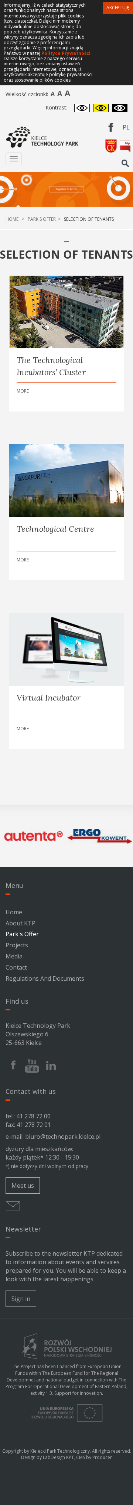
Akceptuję (117, 7)
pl (127, 128)
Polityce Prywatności (66, 53)
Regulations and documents (45, 978)
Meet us (22, 1185)
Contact (16, 967)
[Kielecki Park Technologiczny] (42, 137)
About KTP (20, 923)
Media (14, 956)
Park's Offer (42, 219)
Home (12, 219)
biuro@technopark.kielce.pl (62, 1136)
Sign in (20, 1299)
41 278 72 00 (33, 1116)
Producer (102, 1457)
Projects (17, 945)
